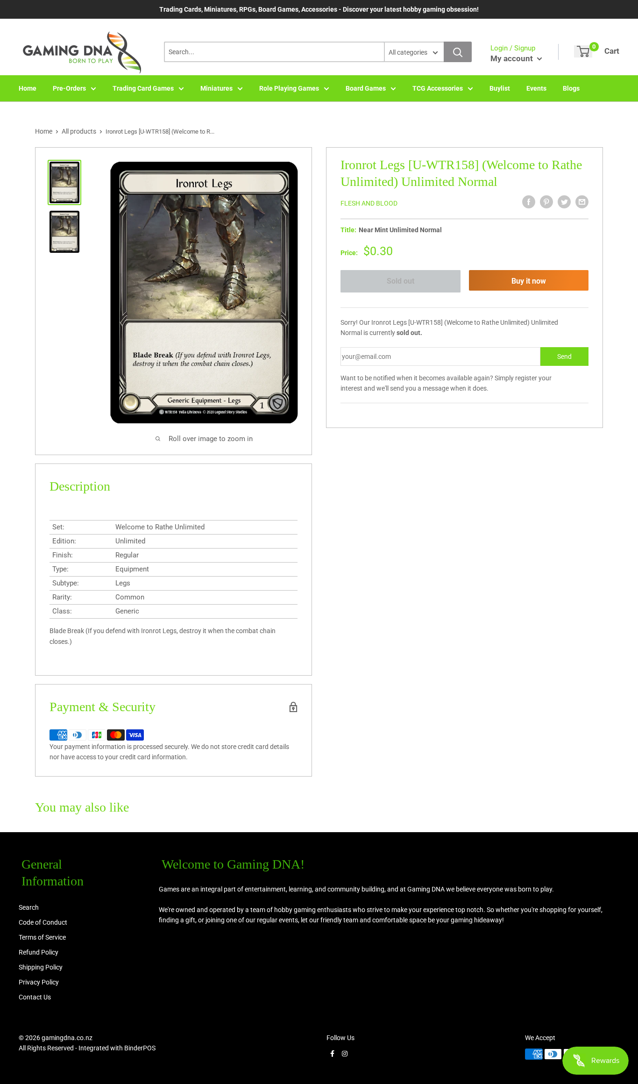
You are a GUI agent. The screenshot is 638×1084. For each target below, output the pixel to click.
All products (79, 131)
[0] (583, 51)
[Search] (458, 52)
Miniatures (216, 88)
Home (27, 88)
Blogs (571, 88)
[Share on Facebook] (528, 201)
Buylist (499, 88)
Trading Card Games (143, 88)
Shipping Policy (41, 967)
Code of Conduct (43, 922)
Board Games (366, 88)
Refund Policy (38, 952)
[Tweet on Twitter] (564, 201)
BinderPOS (140, 1048)
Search (29, 907)
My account (512, 58)
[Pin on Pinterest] (546, 201)
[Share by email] (581, 201)
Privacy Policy (39, 982)
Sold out (400, 281)
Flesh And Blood (368, 203)
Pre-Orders (69, 88)
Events (536, 88)
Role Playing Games (289, 88)
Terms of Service (42, 937)
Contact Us (35, 997)
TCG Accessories (437, 88)
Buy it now (528, 281)
